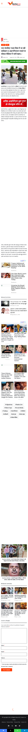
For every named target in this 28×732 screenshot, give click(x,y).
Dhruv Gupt (8, 408)
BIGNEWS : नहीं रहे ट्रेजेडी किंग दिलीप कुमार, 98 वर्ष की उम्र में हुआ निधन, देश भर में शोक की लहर (20, 613)
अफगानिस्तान (15, 411)
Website (3, 657)
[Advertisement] (14, 22)
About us (4, 722)
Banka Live (5, 57)
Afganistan (9, 404)
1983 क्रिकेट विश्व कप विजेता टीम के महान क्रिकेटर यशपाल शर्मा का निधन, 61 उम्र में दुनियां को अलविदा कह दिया (7, 613)
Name (2, 645)
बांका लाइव (22, 414)
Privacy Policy (10, 722)
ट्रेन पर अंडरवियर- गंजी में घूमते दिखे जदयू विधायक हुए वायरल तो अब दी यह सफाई (7, 597)
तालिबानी (6, 414)
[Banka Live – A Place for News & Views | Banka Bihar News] (14, 3)
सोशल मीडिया (14, 417)
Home (3, 41)
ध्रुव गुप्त (14, 414)
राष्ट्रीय (7, 41)
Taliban (6, 411)
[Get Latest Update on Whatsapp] (14, 61)
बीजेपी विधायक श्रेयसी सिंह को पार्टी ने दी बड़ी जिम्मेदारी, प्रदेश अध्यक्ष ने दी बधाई (20, 597)
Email (2, 651)
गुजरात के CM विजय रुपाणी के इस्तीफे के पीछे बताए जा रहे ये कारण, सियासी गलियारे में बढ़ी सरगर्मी (18, 310)
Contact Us (23, 722)
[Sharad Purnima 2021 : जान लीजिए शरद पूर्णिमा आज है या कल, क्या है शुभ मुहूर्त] (5, 303)
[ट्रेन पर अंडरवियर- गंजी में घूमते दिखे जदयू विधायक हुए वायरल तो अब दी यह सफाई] (7, 590)
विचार (7, 45)
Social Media (19, 408)
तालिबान (23, 411)
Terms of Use (17, 722)
